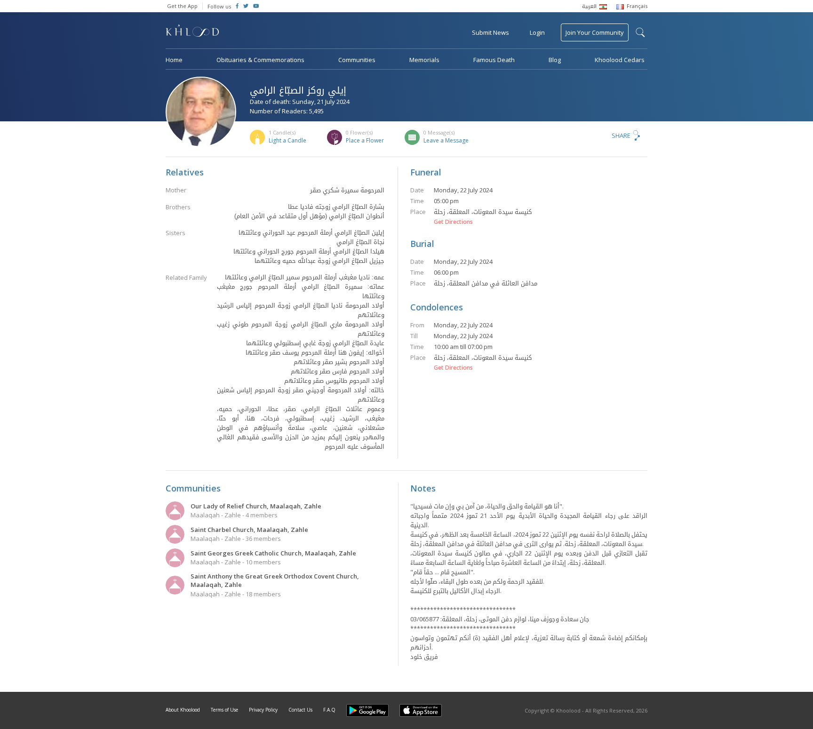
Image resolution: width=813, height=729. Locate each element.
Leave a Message (446, 140)
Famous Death (494, 59)
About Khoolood (183, 709)
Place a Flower (365, 140)
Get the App (182, 5)
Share (621, 135)
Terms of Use (224, 709)
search (640, 32)
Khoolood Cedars (620, 59)
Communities (356, 59)
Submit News (490, 32)
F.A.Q (329, 709)
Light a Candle (287, 140)
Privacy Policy (263, 709)
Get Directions (453, 222)
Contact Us (300, 709)
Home (174, 59)
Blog (555, 59)
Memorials (424, 59)
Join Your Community (595, 32)
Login (537, 32)
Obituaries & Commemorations (260, 59)
